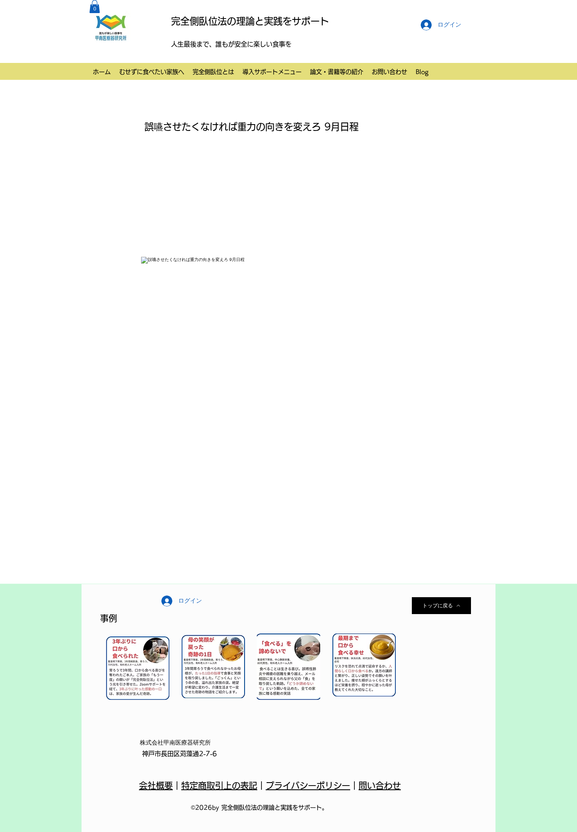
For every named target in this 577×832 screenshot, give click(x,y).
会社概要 (156, 785)
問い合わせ (380, 785)
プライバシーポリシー (308, 785)
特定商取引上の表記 (219, 785)
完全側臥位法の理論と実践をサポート (250, 21)
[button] (94, 6)
